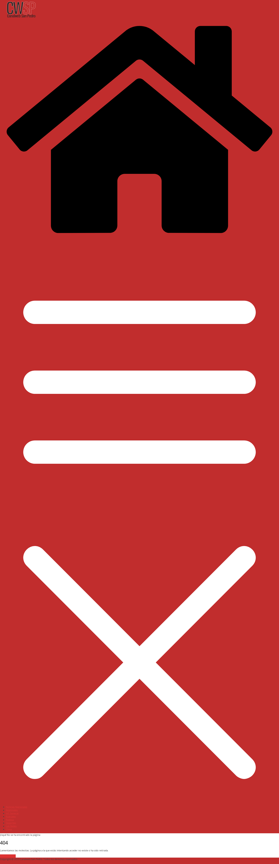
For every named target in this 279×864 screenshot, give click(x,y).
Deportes (11, 823)
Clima (9, 829)
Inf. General (12, 813)
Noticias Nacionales (16, 807)
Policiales (11, 816)
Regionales (12, 810)
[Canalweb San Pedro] (72, 18)
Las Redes (11, 826)
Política (10, 819)
